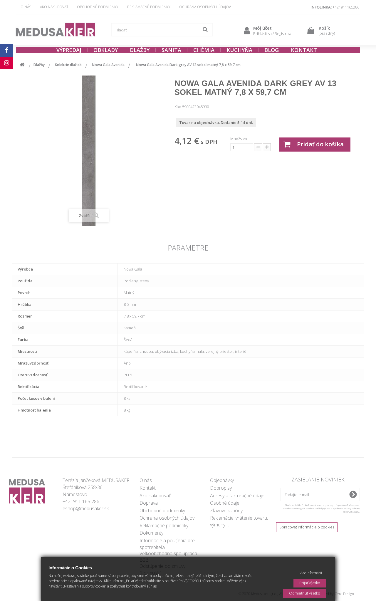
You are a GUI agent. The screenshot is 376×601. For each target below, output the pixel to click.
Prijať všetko (309, 582)
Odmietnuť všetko (304, 593)
